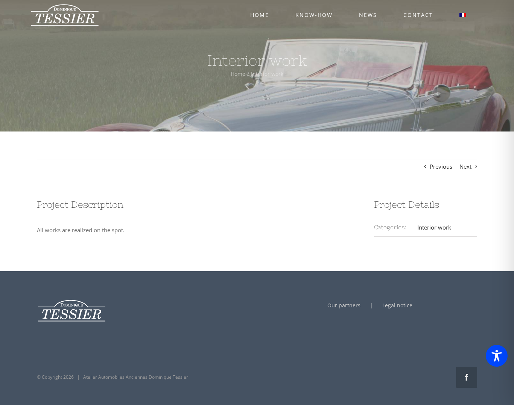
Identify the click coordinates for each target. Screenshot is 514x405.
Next (465, 166)
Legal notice (397, 305)
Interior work (434, 227)
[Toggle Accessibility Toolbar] (496, 355)
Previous (441, 166)
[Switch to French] (462, 15)
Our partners (343, 305)
